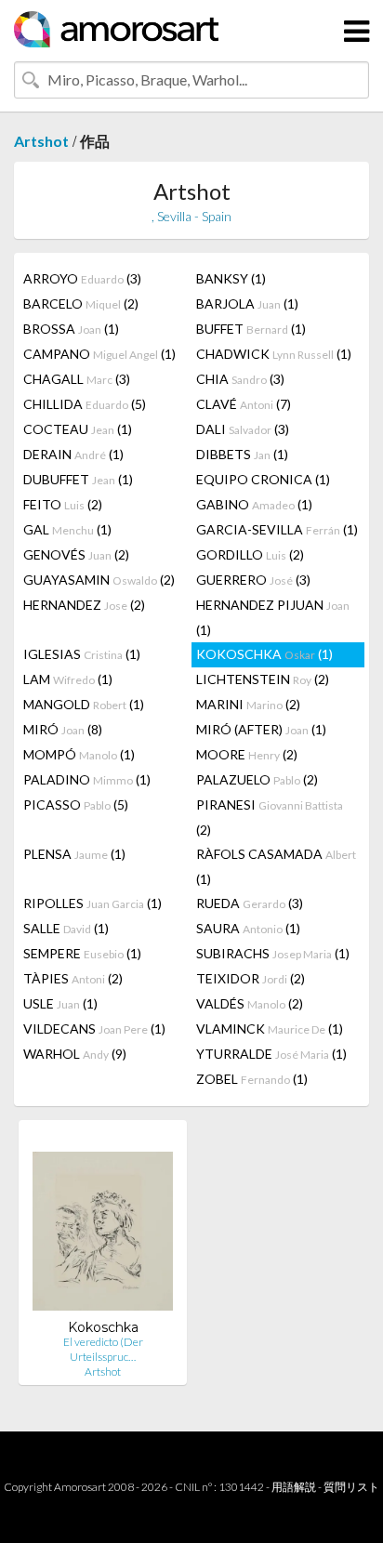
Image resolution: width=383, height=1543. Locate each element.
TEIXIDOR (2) (250, 978)
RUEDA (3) (249, 903)
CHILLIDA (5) (84, 404)
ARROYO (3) (82, 278)
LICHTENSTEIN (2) (262, 679)
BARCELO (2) (81, 303)
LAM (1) (67, 679)
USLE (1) (60, 1003)
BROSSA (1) (71, 328)
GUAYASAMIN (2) (99, 579)
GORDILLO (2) (250, 554)
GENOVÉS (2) (76, 554)
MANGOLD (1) (83, 704)
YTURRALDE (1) (271, 1054)
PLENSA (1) (74, 854)
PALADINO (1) (87, 779)
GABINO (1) (254, 504)
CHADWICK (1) (273, 354)
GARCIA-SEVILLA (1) (277, 529)
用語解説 (293, 1487)
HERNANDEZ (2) (84, 605)
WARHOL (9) (74, 1054)
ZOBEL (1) (252, 1079)
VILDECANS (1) (94, 1028)
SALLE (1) (66, 928)
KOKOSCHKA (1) (264, 654)
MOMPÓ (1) (79, 754)
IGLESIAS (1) (81, 654)
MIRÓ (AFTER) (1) (261, 729)
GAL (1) (67, 529)
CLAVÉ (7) (243, 404)
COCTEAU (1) (77, 429)
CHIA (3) (240, 379)
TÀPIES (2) (73, 978)
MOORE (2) (246, 754)
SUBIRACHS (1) (273, 953)
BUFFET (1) (251, 328)
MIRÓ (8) (62, 729)
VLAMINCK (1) (269, 1028)
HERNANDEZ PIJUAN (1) (273, 617)
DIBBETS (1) (242, 454)
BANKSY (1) (231, 278)
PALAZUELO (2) (257, 779)
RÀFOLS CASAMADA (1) (276, 866)
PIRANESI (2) (269, 817)
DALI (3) (242, 429)
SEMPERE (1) (82, 953)
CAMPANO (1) (99, 354)
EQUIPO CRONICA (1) (263, 479)
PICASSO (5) (75, 804)
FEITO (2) (62, 504)
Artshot (41, 141)
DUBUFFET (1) (78, 479)
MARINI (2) (248, 704)
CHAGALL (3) (76, 379)
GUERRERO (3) (253, 579)
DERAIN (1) (73, 454)
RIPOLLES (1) (92, 903)
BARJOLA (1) (247, 303)
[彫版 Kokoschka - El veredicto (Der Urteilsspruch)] (103, 1226)
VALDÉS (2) (249, 1003)
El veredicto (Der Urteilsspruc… (103, 1349)
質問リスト (351, 1487)
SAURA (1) (248, 928)
